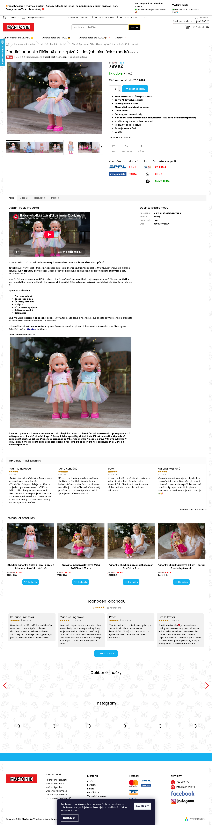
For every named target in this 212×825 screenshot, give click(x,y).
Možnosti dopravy (104, 17)
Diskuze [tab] (55, 197)
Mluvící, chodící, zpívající (168, 213)
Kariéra (90, 788)
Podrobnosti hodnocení (55, 57)
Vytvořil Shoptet (198, 818)
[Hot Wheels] (146, 685)
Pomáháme (93, 792)
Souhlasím (142, 806)
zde (75, 810)
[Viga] (26, 685)
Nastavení (69, 818)
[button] (5, 685)
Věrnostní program (97, 796)
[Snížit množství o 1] (119, 90)
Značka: (78, 57)
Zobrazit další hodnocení (192, 509)
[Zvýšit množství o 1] (119, 87)
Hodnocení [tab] (39, 197)
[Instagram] (183, 801)
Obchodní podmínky (56, 794)
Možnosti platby (128, 17)
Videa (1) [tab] (24, 197)
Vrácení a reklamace (56, 790)
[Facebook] (183, 793)
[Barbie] (186, 685)
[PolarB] (66, 685)
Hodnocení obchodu (78, 17)
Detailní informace (118, 137)
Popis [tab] (11, 197)
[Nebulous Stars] (106, 685)
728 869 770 (182, 782)
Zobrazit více (106, 653)
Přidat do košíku (137, 88)
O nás (90, 781)
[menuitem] (57, 37)
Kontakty (91, 785)
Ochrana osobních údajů (58, 798)
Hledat (134, 27)
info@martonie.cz (185, 787)
